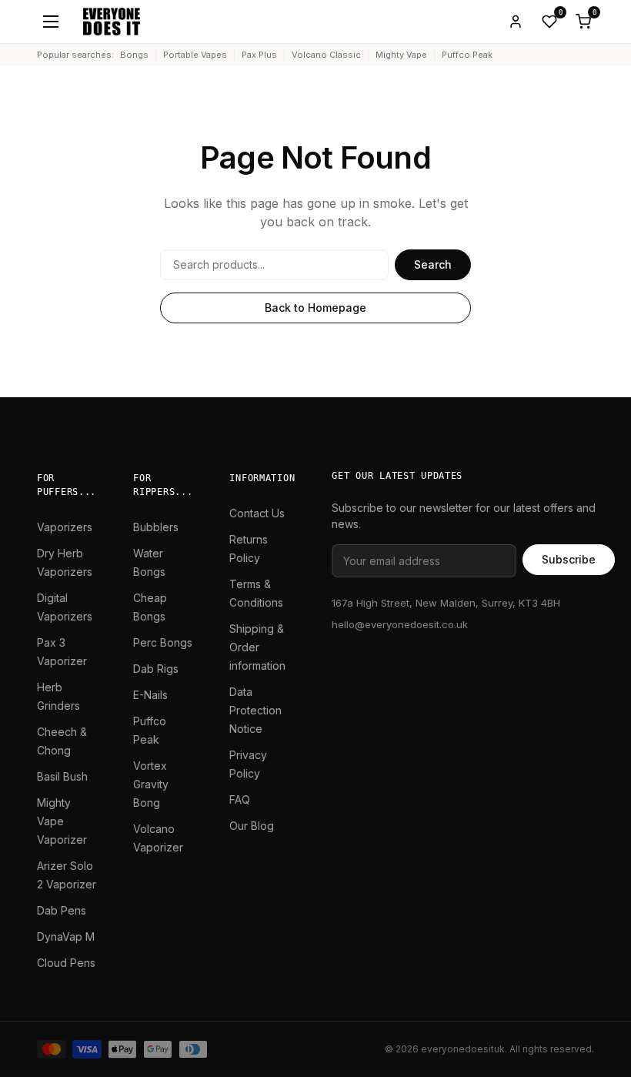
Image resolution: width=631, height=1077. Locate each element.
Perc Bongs (162, 642)
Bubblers (156, 526)
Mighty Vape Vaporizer (62, 821)
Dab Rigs (156, 668)
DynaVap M (66, 936)
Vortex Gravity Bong (151, 784)
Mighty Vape (401, 54)
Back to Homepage (315, 307)
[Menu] (51, 21)
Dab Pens (61, 910)
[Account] (515, 21)
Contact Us (257, 513)
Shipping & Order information (257, 647)
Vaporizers (64, 526)
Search (433, 264)
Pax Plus (259, 54)
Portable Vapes (195, 54)
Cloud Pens (66, 962)
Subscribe (569, 559)
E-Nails (150, 694)
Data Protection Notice (255, 710)
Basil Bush (62, 776)
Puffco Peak (467, 54)
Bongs (134, 54)
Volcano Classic (326, 54)
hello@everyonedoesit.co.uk (400, 624)
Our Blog (251, 825)
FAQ (239, 799)
